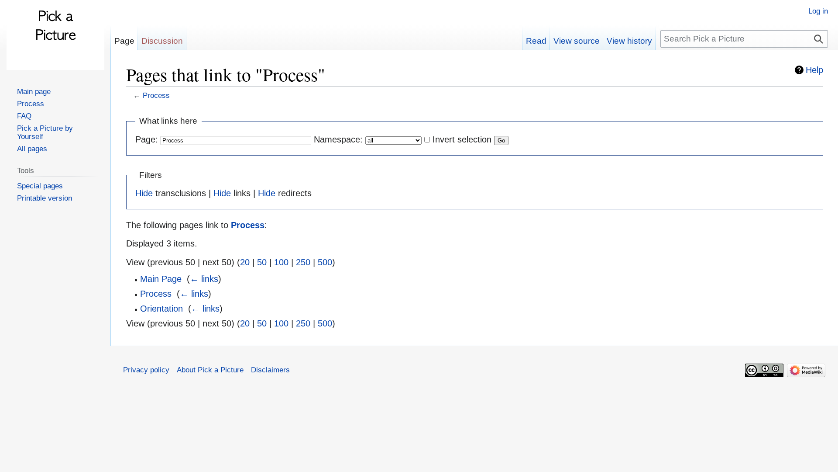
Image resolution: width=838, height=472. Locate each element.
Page (124, 40)
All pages (32, 148)
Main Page (161, 279)
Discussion (162, 40)
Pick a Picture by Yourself (45, 132)
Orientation (161, 308)
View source (576, 40)
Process (156, 95)
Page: (146, 139)
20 (245, 262)
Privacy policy (146, 369)
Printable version (44, 198)
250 (303, 262)
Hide (144, 193)
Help (814, 70)
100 (281, 262)
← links (204, 279)
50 (262, 262)
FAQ (24, 115)
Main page (34, 91)
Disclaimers (270, 369)
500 (325, 262)
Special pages (40, 185)
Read (536, 40)
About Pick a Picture (210, 369)
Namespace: (338, 139)
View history (629, 40)
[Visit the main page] (55, 35)
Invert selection (462, 139)
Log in (818, 11)
